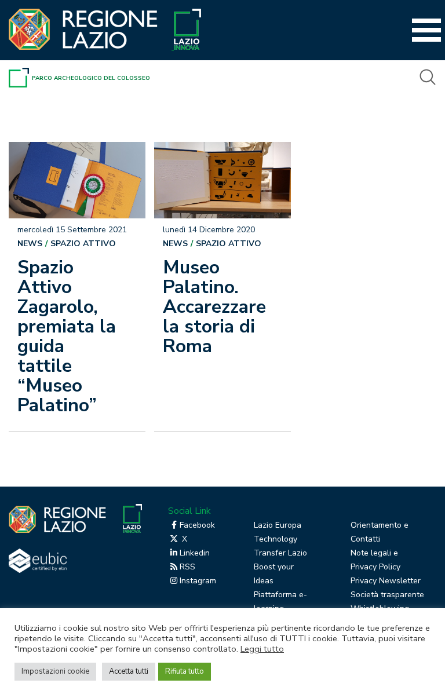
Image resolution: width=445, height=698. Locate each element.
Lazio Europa (277, 525)
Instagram (198, 580)
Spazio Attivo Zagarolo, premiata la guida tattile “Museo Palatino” (66, 336)
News (29, 243)
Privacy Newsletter (386, 580)
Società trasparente (387, 594)
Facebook (197, 525)
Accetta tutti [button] (128, 671)
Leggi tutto (262, 649)
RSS (187, 566)
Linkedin (195, 552)
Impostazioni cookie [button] (55, 671)
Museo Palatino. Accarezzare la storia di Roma (214, 307)
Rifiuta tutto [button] (184, 671)
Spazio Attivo (83, 243)
